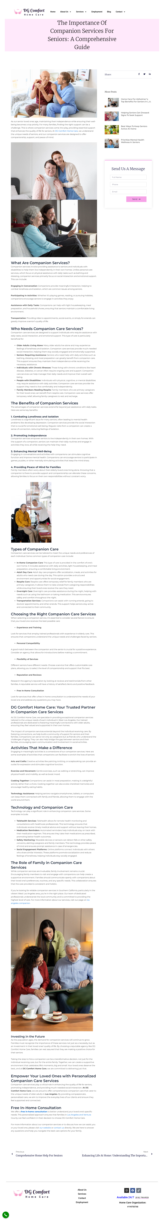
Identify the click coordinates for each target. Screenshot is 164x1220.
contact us (58, 1128)
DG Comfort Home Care (66, 131)
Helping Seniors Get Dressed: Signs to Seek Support (135, 114)
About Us (64, 12)
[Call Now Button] (5, 1215)
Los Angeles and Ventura (79, 1115)
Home (52, 12)
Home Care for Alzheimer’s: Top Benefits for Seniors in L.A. (136, 100)
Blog (109, 12)
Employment (96, 12)
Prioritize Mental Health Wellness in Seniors (132, 141)
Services (80, 12)
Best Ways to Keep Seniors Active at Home (134, 127)
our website (45, 1128)
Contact (119, 12)
